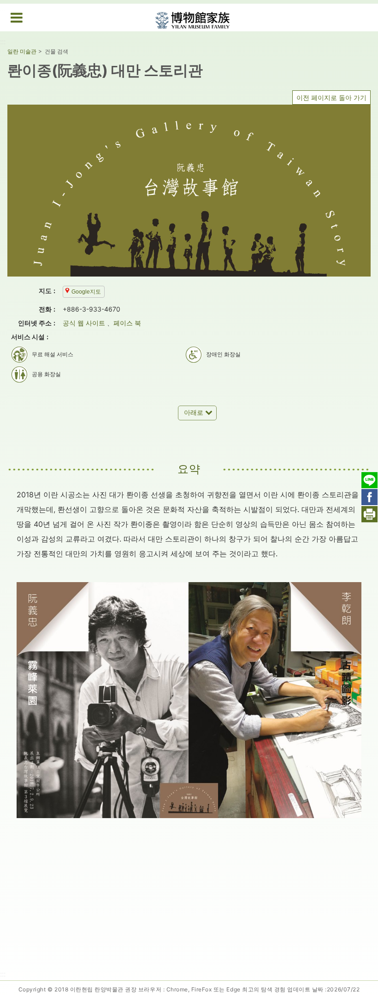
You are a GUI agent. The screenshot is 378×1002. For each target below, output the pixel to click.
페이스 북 (127, 323)
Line (369, 480)
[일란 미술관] (192, 18)
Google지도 (86, 292)
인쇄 (369, 514)
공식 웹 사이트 (84, 323)
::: (3, 41)
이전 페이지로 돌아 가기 (331, 97)
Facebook (369, 497)
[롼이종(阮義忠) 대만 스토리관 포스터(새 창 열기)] (189, 191)
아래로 (193, 412)
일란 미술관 (21, 51)
